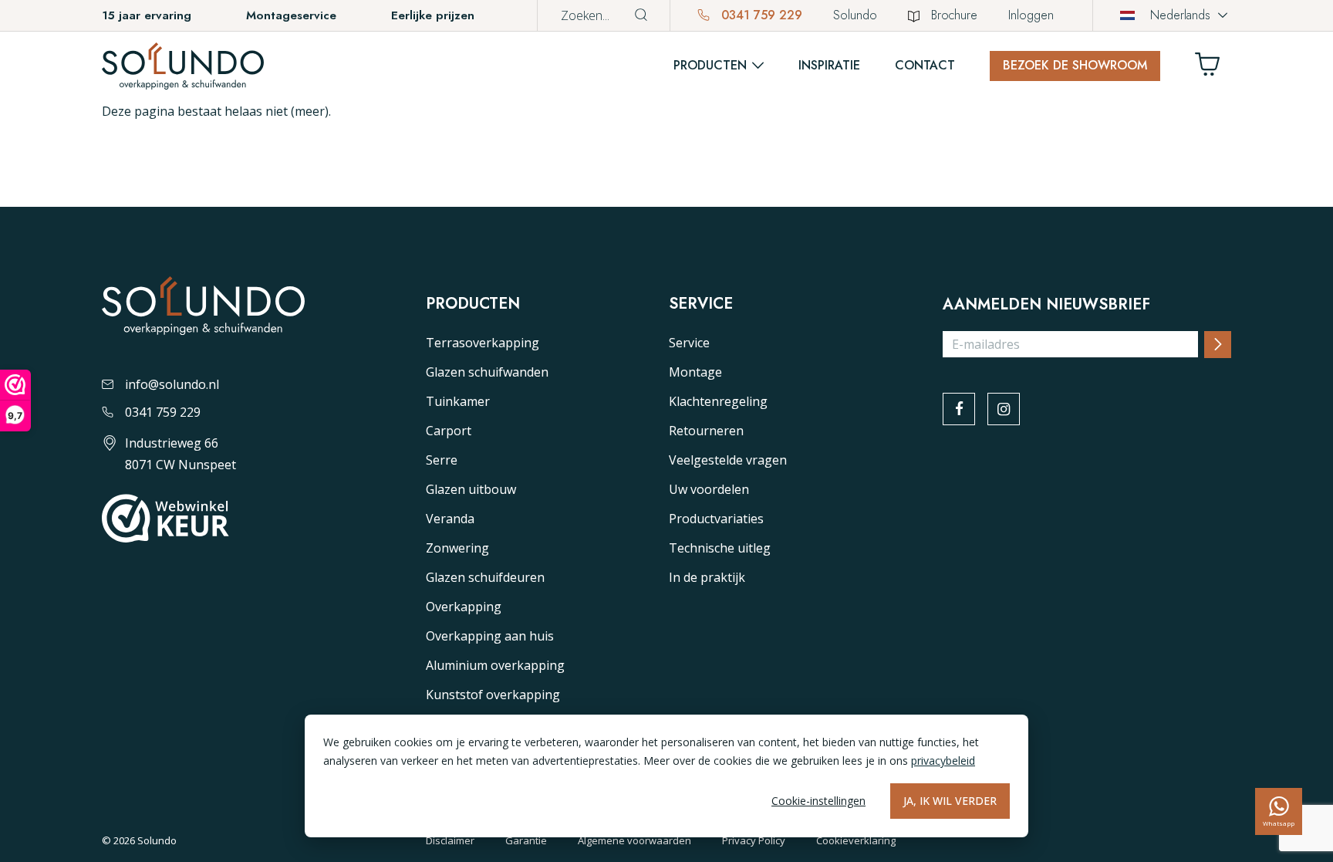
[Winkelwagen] (1213, 68)
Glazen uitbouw (471, 489)
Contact (925, 65)
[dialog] (666, 776)
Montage (695, 371)
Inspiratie (829, 65)
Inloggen (1031, 15)
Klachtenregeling (718, 401)
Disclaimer (450, 840)
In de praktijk (707, 577)
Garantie (526, 840)
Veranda (450, 518)
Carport (448, 430)
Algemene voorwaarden (634, 840)
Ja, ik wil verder (950, 800)
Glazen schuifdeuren (485, 577)
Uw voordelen (709, 489)
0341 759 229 (759, 15)
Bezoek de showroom (1075, 65)
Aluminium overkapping (495, 665)
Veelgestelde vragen (728, 459)
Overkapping (463, 606)
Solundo (855, 15)
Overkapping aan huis (490, 635)
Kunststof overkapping (493, 694)
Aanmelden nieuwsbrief (1046, 305)
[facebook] (959, 409)
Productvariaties (716, 518)
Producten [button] (710, 65)
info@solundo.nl (172, 384)
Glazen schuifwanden (487, 371)
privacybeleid (943, 760)
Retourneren (706, 430)
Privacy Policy (753, 840)
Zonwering (457, 547)
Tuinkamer (458, 401)
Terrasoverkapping (482, 342)
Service (689, 342)
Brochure (954, 15)
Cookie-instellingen (818, 800)
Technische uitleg (720, 547)
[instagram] (1003, 409)
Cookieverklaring (856, 840)
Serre (441, 459)
